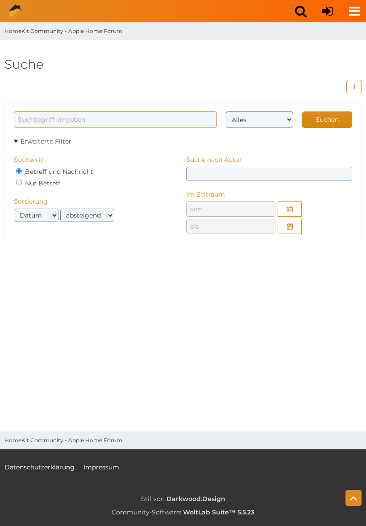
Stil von (183, 499)
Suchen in (29, 160)
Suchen (327, 119)
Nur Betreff (41, 183)
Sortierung (31, 201)
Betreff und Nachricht (58, 172)
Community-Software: (183, 512)
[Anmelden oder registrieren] (328, 11)
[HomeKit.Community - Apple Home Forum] (15, 11)
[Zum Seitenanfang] (353, 498)
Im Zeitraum (205, 194)
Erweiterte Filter (46, 141)
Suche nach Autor (214, 160)
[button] (301, 11)
